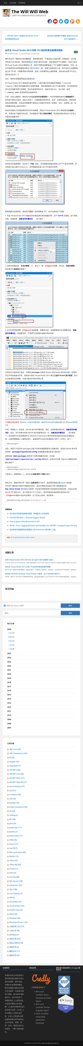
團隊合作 (14, 951)
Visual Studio (35, 54)
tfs (11, 537)
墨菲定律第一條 (36, 68)
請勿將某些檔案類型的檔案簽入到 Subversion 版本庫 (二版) (33, 529)
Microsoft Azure (17, 852)
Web (13, 914)
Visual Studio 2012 (19, 537)
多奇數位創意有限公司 (52, 1043)
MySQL (13, 856)
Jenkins (13, 831)
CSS (12, 798)
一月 (10, 649)
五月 (10, 637)
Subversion (15, 885)
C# (12, 790)
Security (14, 877)
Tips (13, 889)
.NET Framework (18, 753)
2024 (9, 657)
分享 (76, 52)
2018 (9, 682)
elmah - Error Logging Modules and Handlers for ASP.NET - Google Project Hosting (43, 525)
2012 (9, 707)
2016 (9, 690)
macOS (13, 848)
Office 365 (15, 864)
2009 (9, 719)
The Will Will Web (29, 11)
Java (12, 823)
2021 (9, 670)
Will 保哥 (41, 1043)
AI (11, 757)
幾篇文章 (31, 62)
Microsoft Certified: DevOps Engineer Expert (43, 1007)
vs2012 (32, 537)
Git (12, 811)
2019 (9, 678)
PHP (12, 873)
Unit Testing (16, 893)
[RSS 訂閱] (77, 21)
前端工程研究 (16, 943)
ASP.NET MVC (17, 778)
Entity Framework (18, 807)
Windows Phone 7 (18, 922)
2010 (9, 715)
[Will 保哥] (55, 21)
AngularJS (15, 766)
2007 (9, 728)
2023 (9, 662)
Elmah (63, 482)
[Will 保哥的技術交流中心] (50, 21)
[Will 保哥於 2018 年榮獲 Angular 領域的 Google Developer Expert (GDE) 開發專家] (66, 1003)
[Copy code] (75, 444)
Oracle (13, 869)
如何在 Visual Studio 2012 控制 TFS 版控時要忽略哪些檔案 (34, 50)
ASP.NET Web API (18, 782)
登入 (79, 3)
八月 (10, 633)
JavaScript (15, 827)
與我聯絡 (21, 3)
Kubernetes (15, 836)
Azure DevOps (25, 54)
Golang (13, 815)
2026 (10, 639)
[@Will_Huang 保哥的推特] (61, 21)
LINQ (13, 840)
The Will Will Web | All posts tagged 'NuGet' (27, 517)
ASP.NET (14, 770)
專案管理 (14, 947)
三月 (10, 641)
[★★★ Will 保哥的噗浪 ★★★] (72, 21)
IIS (12, 819)
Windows (14, 918)
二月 (10, 645)
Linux (13, 844)
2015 (9, 694)
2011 (9, 711)
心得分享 (14, 930)
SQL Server (16, 881)
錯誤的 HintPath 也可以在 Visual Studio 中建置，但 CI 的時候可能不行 (32, 573)
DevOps (14, 803)
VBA (12, 897)
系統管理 (15, 939)
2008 (9, 723)
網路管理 (14, 955)
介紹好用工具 (16, 926)
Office (13, 860)
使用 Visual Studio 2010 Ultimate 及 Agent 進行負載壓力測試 (29, 560)
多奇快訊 (14, 935)
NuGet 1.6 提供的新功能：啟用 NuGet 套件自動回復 (41, 422)
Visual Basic (15, 901)
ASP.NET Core (16, 774)
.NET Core (15, 749)
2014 (9, 699)
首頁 (5, 3)
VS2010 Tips (15, 910)
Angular (14, 761)
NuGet (27, 537)
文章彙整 (12, 3)
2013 (9, 703)
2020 (9, 674)
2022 (9, 666)
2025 (9, 653)
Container (15, 794)
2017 (9, 686)
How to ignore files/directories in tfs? (25, 521)
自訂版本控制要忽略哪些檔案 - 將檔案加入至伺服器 (29, 513)
